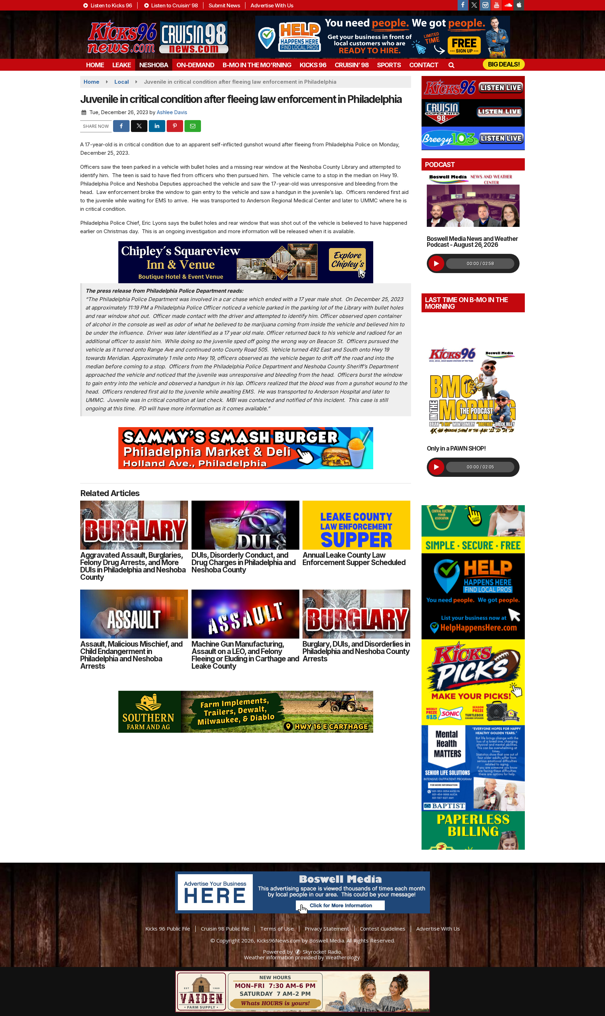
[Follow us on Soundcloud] (507, 5)
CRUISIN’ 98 (352, 65)
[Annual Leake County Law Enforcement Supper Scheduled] (356, 525)
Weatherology (343, 957)
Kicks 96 (313, 65)
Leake (121, 65)
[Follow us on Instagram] (485, 5)
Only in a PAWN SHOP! (456, 448)
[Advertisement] (382, 37)
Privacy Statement (327, 928)
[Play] (436, 263)
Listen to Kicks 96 (110, 5)
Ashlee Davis (172, 112)
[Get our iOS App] (519, 5)
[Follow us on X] (474, 5)
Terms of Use (277, 928)
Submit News (224, 5)
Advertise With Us (272, 5)
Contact (423, 65)
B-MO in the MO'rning (257, 65)
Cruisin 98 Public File (225, 928)
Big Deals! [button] (504, 64)
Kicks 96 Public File (167, 928)
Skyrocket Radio (321, 951)
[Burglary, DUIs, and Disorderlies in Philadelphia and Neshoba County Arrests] (356, 614)
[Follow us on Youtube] (496, 5)
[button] (451, 65)
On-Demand (195, 65)
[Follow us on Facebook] (463, 5)
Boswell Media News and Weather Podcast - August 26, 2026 (472, 241)
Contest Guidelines (382, 928)
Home (95, 65)
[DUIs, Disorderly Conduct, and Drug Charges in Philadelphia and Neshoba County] (245, 525)
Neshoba (153, 65)
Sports (389, 65)
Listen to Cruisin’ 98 (174, 5)
